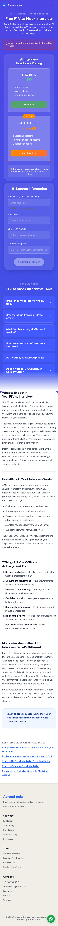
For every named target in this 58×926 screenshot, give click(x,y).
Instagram (7, 891)
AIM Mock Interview (11, 853)
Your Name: (14, 214)
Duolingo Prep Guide (12, 867)
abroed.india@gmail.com (14, 886)
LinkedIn (7, 895)
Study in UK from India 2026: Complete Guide (26, 761)
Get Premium (29, 153)
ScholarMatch (9, 862)
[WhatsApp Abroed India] (51, 919)
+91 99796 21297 (11, 882)
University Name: (17, 228)
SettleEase (8, 839)
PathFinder (8, 821)
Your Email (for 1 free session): (24, 196)
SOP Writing (8, 825)
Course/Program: (17, 243)
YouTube (7, 900)
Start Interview (31, 261)
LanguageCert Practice (13, 858)
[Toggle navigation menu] (53, 5)
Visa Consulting (10, 834)
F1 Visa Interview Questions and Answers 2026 (27, 756)
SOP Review (8, 830)
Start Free (29, 104)
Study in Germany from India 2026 (20, 766)
